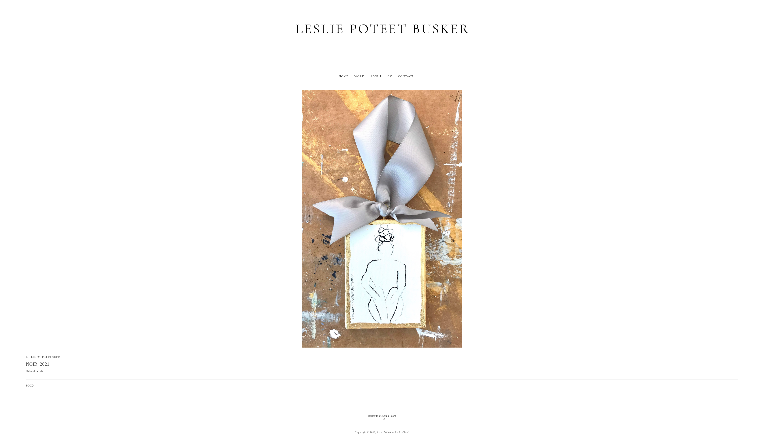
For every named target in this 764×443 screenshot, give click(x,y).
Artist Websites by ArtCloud (393, 432)
